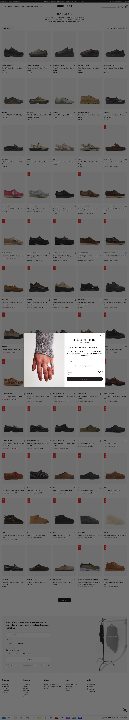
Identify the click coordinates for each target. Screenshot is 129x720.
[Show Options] (99, 372)
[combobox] (82, 372)
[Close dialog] (102, 335)
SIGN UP (84, 379)
